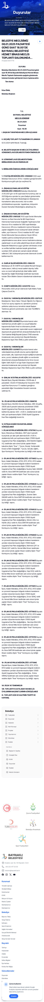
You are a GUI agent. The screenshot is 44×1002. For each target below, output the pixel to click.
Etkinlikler (5, 978)
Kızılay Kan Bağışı (7, 966)
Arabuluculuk (6, 935)
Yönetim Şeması (7, 886)
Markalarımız (6, 908)
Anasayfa (19, 17)
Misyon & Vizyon (7, 898)
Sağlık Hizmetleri (7, 929)
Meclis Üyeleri (6, 901)
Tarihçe (4, 947)
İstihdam (4, 923)
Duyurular (5, 975)
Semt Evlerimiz (6, 926)
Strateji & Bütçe (6, 889)
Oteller (4, 954)
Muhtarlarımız (6, 905)
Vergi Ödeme (6, 920)
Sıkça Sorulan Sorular (8, 939)
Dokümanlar (6, 892)
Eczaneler (5, 957)
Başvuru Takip (6, 917)
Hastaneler (5, 951)
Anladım (13, 996)
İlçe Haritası (5, 963)
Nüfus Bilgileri (6, 960)
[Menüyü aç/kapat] (40, 5)
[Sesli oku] (40, 41)
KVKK (3, 895)
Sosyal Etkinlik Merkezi (9, 932)
